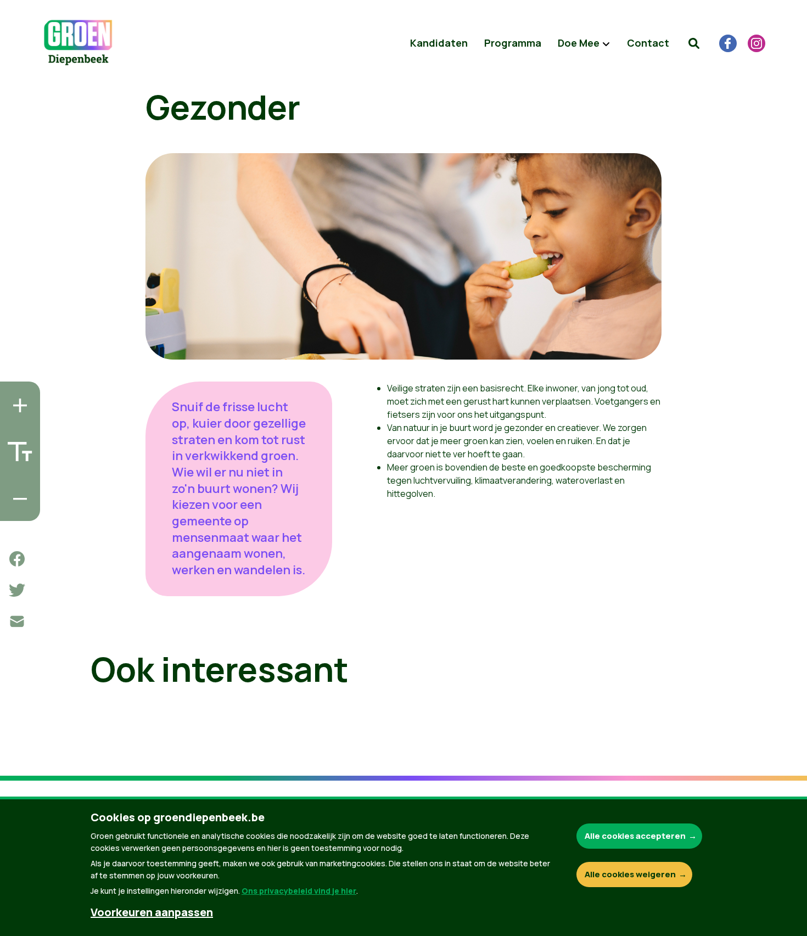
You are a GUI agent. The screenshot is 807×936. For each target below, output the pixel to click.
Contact (648, 42)
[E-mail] (17, 621)
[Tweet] (17, 590)
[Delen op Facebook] (17, 558)
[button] (693, 43)
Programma (512, 42)
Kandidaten (439, 42)
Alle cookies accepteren (635, 836)
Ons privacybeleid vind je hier (299, 890)
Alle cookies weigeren (630, 874)
